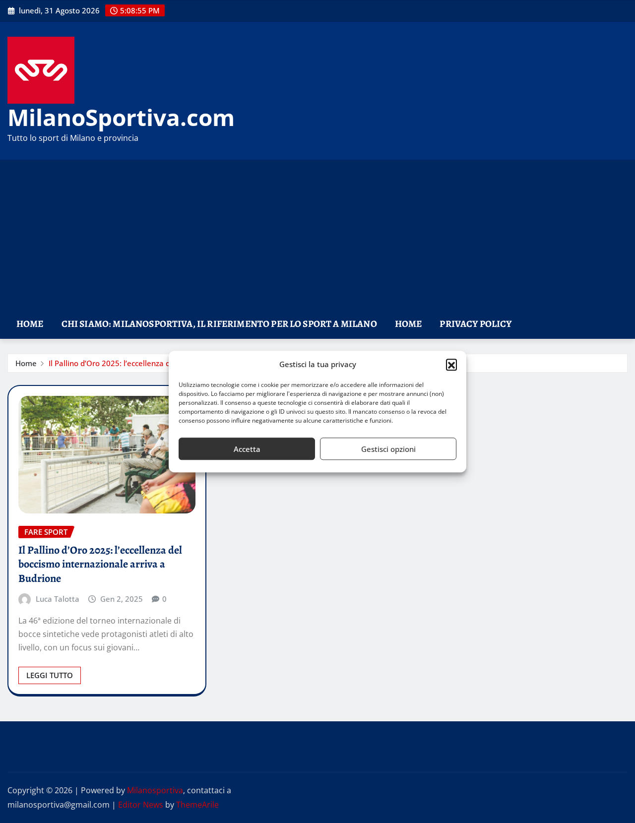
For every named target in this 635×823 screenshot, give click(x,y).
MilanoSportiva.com (121, 117)
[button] (451, 365)
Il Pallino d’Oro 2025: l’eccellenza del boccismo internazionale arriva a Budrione (100, 564)
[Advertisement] (317, 235)
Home (30, 323)
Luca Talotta (57, 599)
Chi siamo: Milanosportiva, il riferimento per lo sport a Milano (219, 323)
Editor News (140, 804)
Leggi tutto (49, 675)
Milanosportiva (155, 790)
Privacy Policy (475, 323)
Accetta (247, 449)
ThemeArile (197, 804)
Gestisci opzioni (388, 449)
